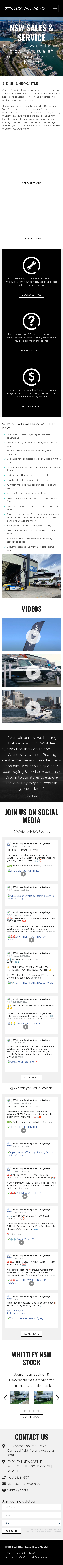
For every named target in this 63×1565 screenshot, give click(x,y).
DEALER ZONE (39, 1557)
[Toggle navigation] (55, 8)
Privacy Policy (36, 1532)
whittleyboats (17, 1490)
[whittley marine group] (24, 8)
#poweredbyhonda (17, 1310)
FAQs (7, 1552)
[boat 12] (43, 1397)
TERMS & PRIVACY (25, 1552)
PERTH (12, 1471)
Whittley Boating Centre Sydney (31, 843)
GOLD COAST (40, 1466)
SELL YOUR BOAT (31, 406)
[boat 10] (19, 1397)
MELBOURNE (17, 1466)
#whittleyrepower (16, 1313)
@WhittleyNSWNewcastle (31, 1088)
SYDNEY (13, 1461)
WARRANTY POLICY (14, 1557)
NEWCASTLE (32, 1461)
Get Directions (31, 183)
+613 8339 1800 (18, 1477)
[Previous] (5, 1398)
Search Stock (31, 1417)
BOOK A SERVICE (31, 294)
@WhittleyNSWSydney (31, 832)
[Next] (58, 1398)
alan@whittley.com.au (23, 1483)
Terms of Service (50, 1532)
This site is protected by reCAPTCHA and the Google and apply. (43, 1530)
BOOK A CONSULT (31, 350)
